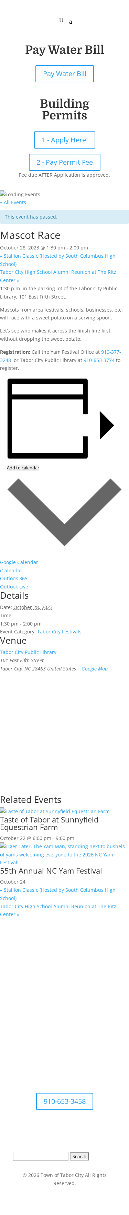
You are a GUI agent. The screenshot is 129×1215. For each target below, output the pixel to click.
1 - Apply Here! (65, 139)
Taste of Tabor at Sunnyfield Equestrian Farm (49, 823)
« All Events (13, 202)
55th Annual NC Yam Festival (51, 870)
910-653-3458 (65, 1101)
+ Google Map (92, 668)
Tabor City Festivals (59, 631)
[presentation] (55, 811)
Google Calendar (19, 562)
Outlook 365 (14, 578)
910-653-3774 (99, 360)
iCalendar (11, 570)
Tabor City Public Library (28, 652)
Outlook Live (14, 586)
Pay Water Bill (64, 73)
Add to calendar (23, 468)
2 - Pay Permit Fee (64, 162)
